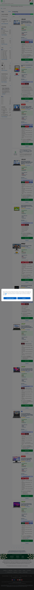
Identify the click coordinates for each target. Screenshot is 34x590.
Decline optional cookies (10, 298)
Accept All (23, 298)
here (6, 293)
